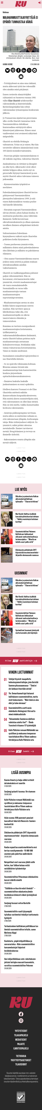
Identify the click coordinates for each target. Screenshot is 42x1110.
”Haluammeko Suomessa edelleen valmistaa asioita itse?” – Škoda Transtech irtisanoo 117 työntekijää (22, 722)
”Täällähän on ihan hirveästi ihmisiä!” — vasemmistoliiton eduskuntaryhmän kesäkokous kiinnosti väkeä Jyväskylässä (20, 891)
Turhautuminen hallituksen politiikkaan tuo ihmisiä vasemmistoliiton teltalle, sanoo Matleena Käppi (21, 929)
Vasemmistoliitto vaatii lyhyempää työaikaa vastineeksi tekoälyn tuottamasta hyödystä (21, 914)
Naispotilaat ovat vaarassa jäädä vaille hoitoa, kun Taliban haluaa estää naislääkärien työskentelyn (19, 865)
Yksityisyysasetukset (21, 1060)
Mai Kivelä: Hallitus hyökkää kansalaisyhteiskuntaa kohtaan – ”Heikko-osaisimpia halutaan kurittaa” (27, 518)
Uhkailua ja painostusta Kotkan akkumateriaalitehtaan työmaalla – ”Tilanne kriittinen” (27, 499)
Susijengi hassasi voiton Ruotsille (17, 903)
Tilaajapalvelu (21, 1035)
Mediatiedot (21, 1039)
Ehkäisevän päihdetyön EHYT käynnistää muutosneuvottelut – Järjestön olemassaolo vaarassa (27, 552)
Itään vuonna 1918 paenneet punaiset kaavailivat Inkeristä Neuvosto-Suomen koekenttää (19, 821)
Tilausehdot (21, 1064)
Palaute (21, 1044)
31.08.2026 (7, 786)
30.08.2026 (8, 794)
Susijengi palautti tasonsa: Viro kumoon (19, 791)
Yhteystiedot (21, 1030)
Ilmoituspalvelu (21, 1048)
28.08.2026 (8, 842)
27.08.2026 (7, 906)
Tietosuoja (21, 1056)
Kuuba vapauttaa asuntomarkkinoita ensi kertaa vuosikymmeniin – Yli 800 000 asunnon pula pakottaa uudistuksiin (20, 850)
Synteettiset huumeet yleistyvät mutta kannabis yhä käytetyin (27, 631)
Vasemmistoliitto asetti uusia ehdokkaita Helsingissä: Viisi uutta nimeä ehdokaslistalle (22, 711)
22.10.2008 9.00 (34, 64)
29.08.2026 (8, 827)
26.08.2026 (8, 953)
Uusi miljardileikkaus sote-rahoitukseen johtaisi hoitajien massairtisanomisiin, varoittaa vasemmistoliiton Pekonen (20, 962)
